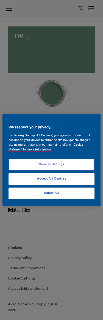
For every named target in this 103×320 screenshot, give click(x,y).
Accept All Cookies (51, 178)
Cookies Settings (51, 164)
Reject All (51, 193)
